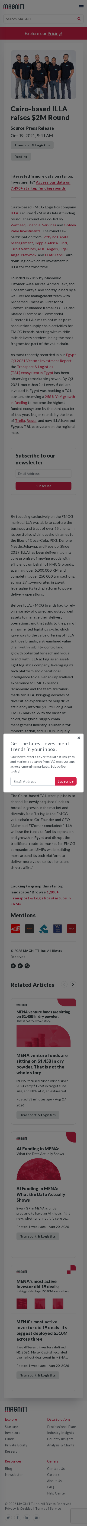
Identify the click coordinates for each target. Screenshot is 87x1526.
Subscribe (66, 781)
